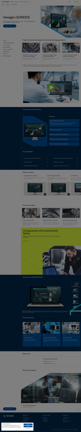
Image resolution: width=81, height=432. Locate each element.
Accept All (28, 424)
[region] (17, 427)
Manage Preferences (28, 428)
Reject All (28, 426)
